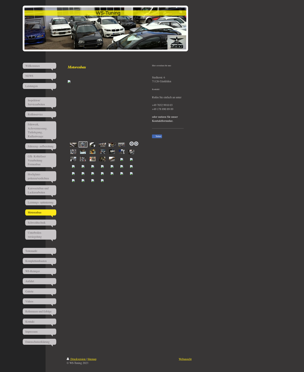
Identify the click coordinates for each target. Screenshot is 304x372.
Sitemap (91, 359)
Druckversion (78, 359)
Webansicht (185, 359)
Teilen (158, 136)
